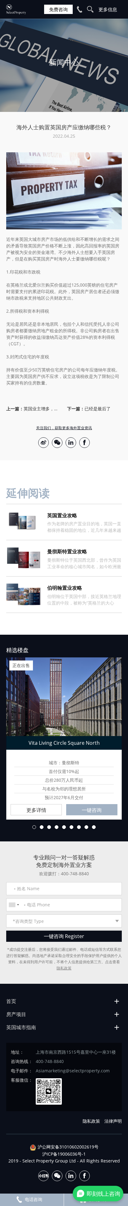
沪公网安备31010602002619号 (68, 1147)
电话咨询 (33, 1199)
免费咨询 (58, 9)
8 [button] (86, 827)
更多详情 (36, 810)
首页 (11, 1001)
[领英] (71, 442)
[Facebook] (84, 442)
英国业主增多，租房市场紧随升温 (42, 409)
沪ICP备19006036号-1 (64, 1154)
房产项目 (16, 1014)
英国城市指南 (21, 1027)
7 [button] (79, 827)
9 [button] (94, 827)
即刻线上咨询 (103, 1193)
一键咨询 (92, 810)
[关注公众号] (57, 442)
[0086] (14, 905)
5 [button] (64, 827)
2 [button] (41, 827)
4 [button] (56, 827)
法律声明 (113, 1121)
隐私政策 (64, 968)
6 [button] (71, 827)
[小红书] (43, 1176)
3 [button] (49, 827)
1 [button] (34, 827)
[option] (64, 65)
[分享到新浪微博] (43, 442)
